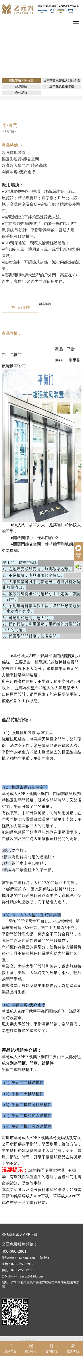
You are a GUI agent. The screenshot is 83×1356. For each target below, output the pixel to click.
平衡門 (43, 60)
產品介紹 (45, 54)
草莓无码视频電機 (61, 87)
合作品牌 (21, 92)
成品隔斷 (21, 87)
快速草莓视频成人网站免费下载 (61, 80)
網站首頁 (27, 54)
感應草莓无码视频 (68, 54)
